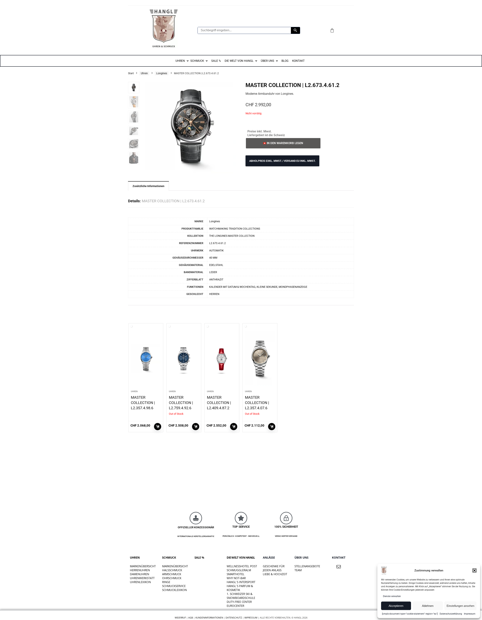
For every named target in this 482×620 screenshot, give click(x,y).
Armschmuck (171, 574)
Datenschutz (234, 617)
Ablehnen (427, 605)
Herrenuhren (140, 570)
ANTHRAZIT (216, 279)
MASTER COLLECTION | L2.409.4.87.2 (219, 402)
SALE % (199, 557)
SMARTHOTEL (235, 574)
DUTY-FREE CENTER (239, 602)
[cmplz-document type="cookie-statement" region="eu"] (410, 613)
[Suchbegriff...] (295, 30)
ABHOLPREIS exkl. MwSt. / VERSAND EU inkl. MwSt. (282, 160)
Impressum (469, 613)
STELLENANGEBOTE (307, 566)
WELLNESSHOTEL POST (242, 566)
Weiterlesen (195, 426)
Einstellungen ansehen (460, 605)
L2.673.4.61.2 (217, 243)
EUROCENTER (235, 606)
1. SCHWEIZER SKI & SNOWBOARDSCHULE (241, 596)
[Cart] (332, 30)
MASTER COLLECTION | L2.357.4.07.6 (257, 402)
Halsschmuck (172, 570)
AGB (190, 617)
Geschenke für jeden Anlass (273, 568)
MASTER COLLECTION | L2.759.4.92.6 (181, 402)
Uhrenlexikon (140, 582)
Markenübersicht (143, 566)
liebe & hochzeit (275, 574)
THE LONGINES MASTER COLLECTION (232, 235)
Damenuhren (139, 574)
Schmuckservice (174, 586)
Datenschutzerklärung (451, 613)
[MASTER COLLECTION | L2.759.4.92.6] (184, 358)
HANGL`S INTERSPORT (241, 582)
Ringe (166, 582)
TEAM (298, 570)
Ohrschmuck (171, 578)
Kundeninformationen (209, 617)
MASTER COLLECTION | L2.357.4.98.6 (143, 402)
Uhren (144, 73)
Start (131, 73)
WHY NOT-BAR (236, 578)
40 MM (213, 257)
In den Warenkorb (157, 426)
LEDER (213, 272)
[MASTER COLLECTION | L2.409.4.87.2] (222, 358)
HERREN (214, 294)
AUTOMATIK (216, 250)
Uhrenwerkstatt (142, 578)
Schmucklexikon (174, 590)
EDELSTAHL (216, 265)
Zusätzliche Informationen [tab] (148, 186)
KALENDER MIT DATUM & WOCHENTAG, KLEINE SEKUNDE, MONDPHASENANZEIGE (258, 287)
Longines (161, 73)
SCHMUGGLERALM (239, 570)
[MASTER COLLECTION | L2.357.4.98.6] (146, 358)
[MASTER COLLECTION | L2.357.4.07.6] (260, 358)
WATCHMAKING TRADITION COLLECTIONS (234, 228)
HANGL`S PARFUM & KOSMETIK (240, 588)
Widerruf (180, 617)
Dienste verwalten (392, 596)
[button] (474, 570)
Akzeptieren (396, 605)
